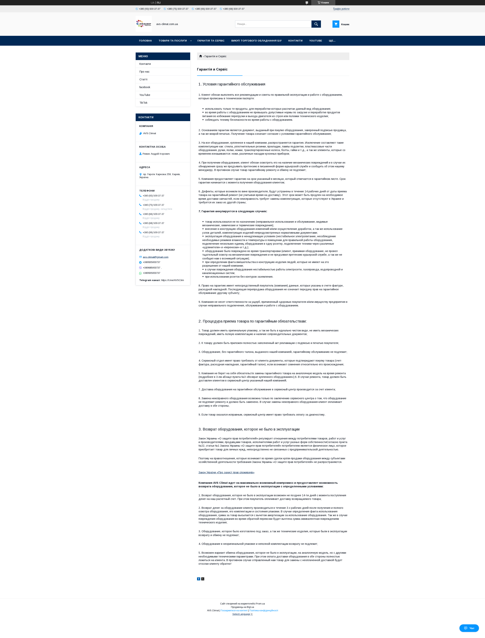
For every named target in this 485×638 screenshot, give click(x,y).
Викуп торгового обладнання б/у (256, 40)
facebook (144, 87)
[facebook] (198, 579)
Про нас (144, 71)
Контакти (295, 40)
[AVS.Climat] (144, 30)
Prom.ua (260, 603)
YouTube (315, 40)
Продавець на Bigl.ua (242, 607)
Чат (472, 628)
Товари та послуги (173, 40)
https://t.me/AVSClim (172, 280)
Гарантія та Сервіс (211, 40)
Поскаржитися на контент (234, 610)
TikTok (143, 102)
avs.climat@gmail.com (155, 256)
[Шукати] (316, 24)
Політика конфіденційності (263, 610)
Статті (143, 79)
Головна (145, 40)
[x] (202, 579)
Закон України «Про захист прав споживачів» (226, 472)
